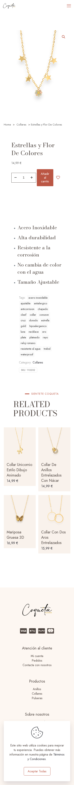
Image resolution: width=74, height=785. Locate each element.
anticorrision (27, 309)
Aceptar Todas (37, 771)
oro (44, 332)
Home (7, 124)
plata (23, 337)
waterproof (27, 354)
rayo (45, 337)
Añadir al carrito (45, 178)
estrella (45, 320)
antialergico (40, 303)
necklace (34, 332)
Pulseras (37, 698)
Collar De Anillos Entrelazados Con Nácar (51, 472)
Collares (21, 124)
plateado (34, 337)
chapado (43, 309)
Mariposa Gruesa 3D (15, 534)
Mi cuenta (37, 656)
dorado (33, 320)
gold (23, 326)
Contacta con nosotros (37, 665)
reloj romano (28, 343)
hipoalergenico (37, 326)
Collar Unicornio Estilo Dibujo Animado (19, 470)
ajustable (26, 303)
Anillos (37, 689)
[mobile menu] (69, 5)
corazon (44, 315)
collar (33, 315)
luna (23, 332)
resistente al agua (30, 349)
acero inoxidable (38, 298)
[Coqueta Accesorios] (9, 5)
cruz (23, 320)
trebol (47, 349)
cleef (23, 315)
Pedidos (37, 660)
